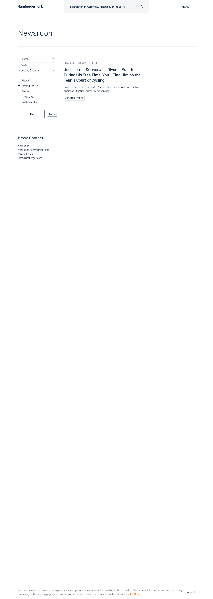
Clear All (52, 114)
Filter (31, 114)
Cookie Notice (133, 594)
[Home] (30, 6)
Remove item (19, 70)
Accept (191, 592)
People (24, 65)
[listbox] (37, 70)
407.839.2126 (25, 153)
